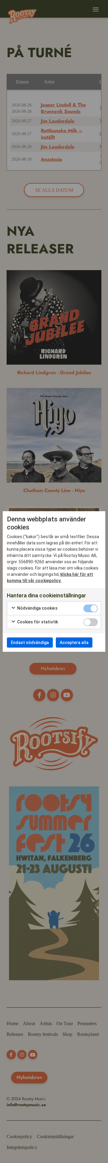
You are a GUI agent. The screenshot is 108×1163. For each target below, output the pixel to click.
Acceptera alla (74, 642)
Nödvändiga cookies (37, 608)
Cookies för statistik (37, 621)
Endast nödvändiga (30, 642)
